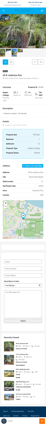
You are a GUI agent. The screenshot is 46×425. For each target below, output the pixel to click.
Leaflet (21, 238)
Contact (16, 416)
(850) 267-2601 (12, 2)
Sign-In (5, 411)
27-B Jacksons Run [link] (22, 354)
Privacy (24, 416)
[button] (35, 62)
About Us (6, 416)
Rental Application (18, 411)
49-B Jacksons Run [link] (22, 343)
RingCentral (35, 416)
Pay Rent (31, 411)
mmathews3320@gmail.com (12, 5)
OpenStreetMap (30, 238)
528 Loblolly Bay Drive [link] (23, 369)
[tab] (5, 62)
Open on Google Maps (33, 166)
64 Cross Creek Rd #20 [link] (23, 394)
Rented (5, 71)
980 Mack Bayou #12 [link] (22, 382)
